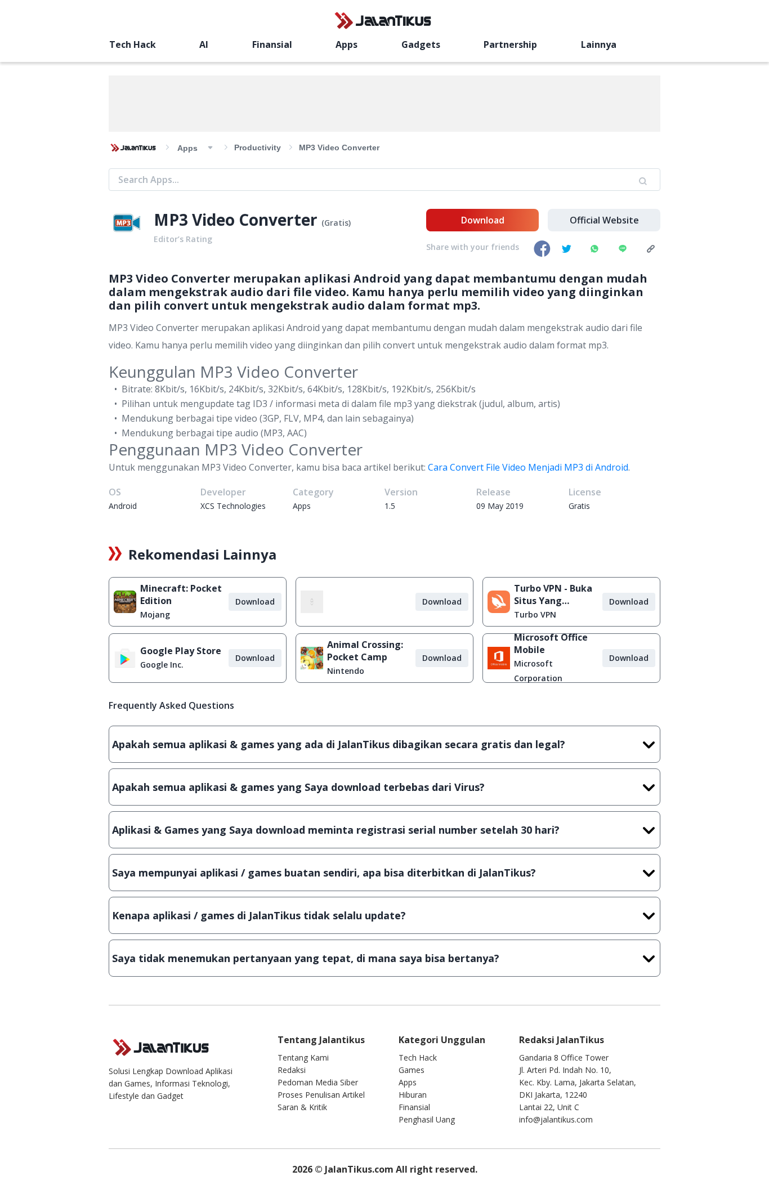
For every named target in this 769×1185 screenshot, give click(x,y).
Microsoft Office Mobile (551, 643)
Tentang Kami (303, 1057)
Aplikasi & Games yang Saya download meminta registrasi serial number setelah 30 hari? (336, 830)
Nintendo (345, 670)
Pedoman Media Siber (318, 1082)
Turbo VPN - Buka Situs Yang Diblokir (553, 594)
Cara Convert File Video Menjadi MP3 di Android (528, 467)
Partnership (510, 44)
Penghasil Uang (427, 1119)
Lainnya (598, 44)
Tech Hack (132, 44)
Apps (346, 44)
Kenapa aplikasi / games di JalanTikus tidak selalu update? (259, 915)
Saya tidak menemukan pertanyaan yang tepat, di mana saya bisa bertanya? (305, 958)
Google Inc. (162, 664)
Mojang (155, 614)
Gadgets (420, 44)
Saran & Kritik (302, 1107)
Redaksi (292, 1070)
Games (411, 1070)
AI (203, 44)
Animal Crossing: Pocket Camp (365, 650)
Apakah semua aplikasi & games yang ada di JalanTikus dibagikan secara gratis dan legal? (338, 744)
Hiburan (413, 1094)
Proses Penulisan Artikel (321, 1094)
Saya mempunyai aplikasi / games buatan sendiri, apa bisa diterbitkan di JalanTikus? (324, 872)
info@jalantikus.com (556, 1119)
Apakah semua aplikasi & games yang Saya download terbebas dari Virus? (298, 787)
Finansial (272, 44)
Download (482, 220)
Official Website (604, 220)
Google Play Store (180, 651)
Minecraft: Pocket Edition (181, 594)
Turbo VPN (535, 614)
